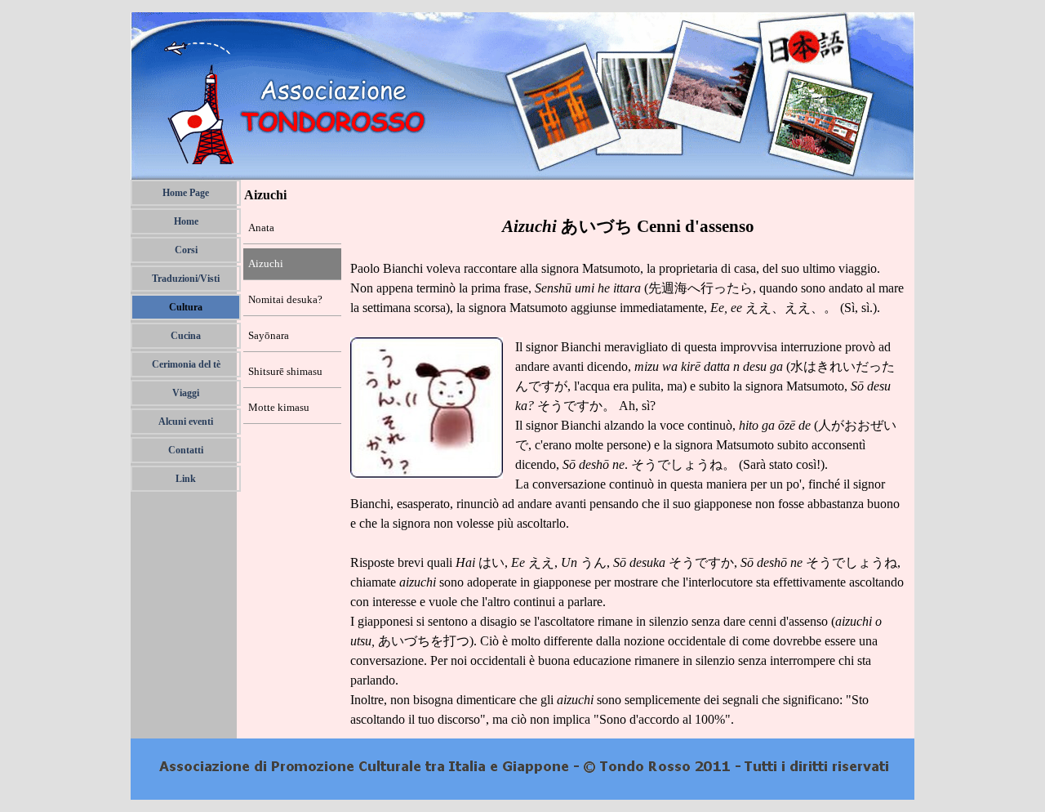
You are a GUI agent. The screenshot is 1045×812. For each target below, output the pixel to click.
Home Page (185, 193)
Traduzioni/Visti (186, 278)
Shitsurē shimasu (285, 371)
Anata (261, 227)
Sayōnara (268, 335)
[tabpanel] (628, 471)
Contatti (185, 450)
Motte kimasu (278, 407)
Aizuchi (265, 263)
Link (186, 478)
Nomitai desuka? (285, 299)
